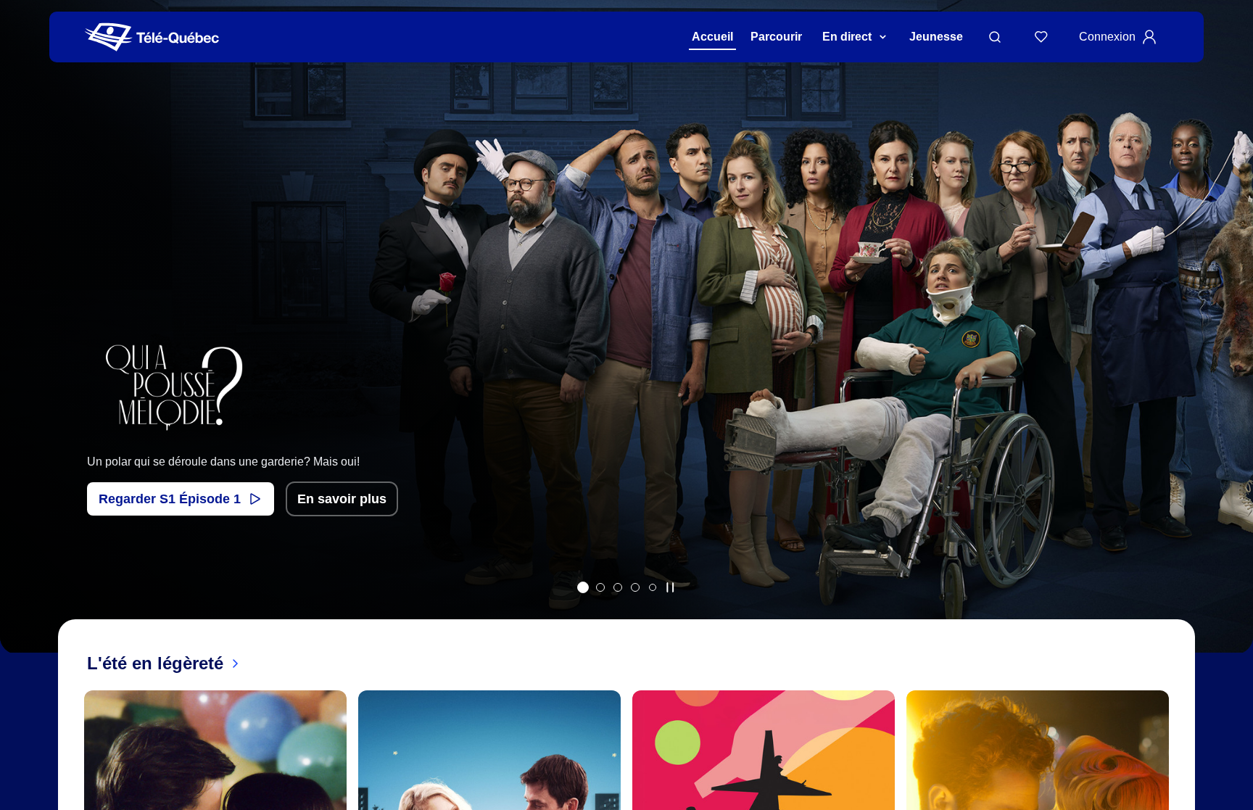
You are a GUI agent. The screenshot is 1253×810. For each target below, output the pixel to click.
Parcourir (776, 36)
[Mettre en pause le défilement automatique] (670, 587)
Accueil (712, 36)
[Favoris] (1041, 37)
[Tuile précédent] (21, 345)
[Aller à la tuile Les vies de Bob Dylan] (600, 587)
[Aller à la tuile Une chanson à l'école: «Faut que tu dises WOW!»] (652, 587)
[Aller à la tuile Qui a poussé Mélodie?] (583, 587)
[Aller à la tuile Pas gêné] (618, 587)
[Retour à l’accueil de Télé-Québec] (152, 37)
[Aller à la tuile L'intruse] (635, 587)
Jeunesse (936, 36)
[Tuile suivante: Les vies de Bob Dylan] (1231, 345)
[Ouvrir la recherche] (994, 37)
